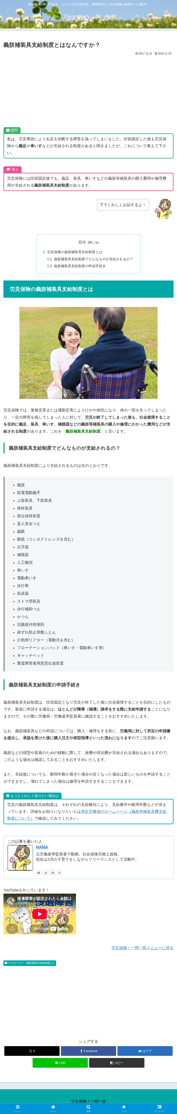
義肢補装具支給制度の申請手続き (80, 266)
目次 (82, 242)
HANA (42, 847)
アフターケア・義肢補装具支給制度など (31, 962)
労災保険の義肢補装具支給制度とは (74, 252)
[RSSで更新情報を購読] (59, 872)
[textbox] (89, 574)
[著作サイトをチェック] (38, 872)
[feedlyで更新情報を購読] (52, 872)
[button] (116, 1063)
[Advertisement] (88, 89)
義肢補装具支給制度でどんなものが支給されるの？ (93, 259)
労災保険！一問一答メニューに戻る (142, 948)
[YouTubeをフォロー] (46, 872)
